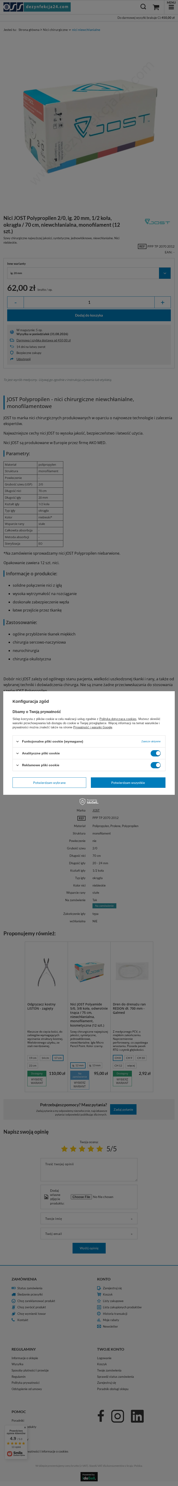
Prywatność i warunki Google (92, 727)
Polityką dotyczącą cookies (118, 719)
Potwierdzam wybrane (49, 782)
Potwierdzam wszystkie (128, 782)
